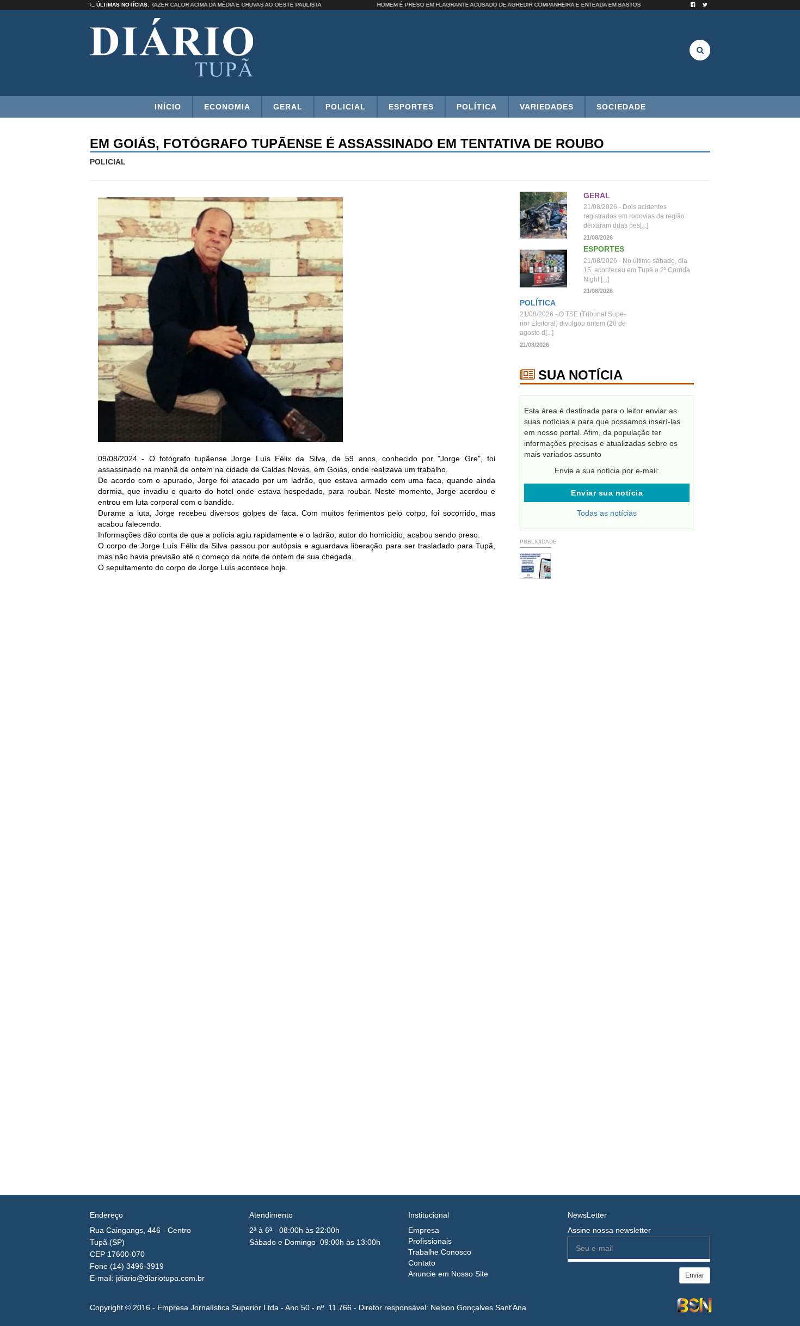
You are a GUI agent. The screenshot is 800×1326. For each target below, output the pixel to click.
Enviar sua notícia (607, 492)
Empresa (423, 1230)
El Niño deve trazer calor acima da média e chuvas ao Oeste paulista (233, 5)
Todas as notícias (607, 513)
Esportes (411, 106)
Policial (345, 106)
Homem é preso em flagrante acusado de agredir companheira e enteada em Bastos (529, 5)
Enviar (694, 1275)
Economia (227, 106)
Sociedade (621, 106)
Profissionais (430, 1241)
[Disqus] (296, 725)
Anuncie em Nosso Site (448, 1273)
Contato (421, 1262)
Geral (288, 106)
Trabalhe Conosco (439, 1252)
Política (477, 106)
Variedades (547, 106)
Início (168, 106)
